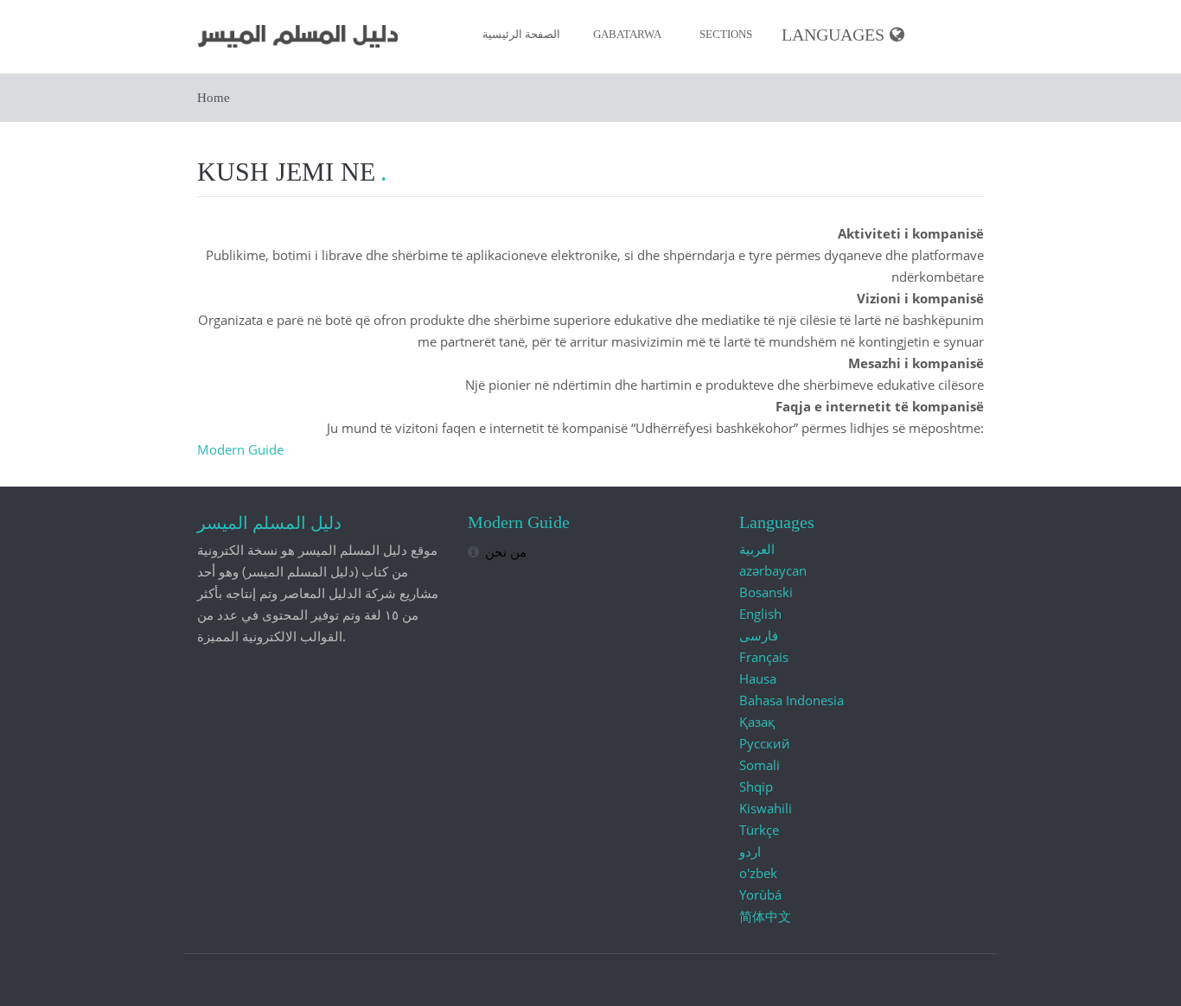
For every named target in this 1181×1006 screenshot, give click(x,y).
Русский (764, 743)
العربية (757, 548)
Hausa (757, 678)
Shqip (756, 786)
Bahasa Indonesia (791, 700)
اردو (750, 851)
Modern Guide (240, 449)
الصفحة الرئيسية (521, 34)
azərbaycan (773, 570)
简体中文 (765, 916)
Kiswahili (765, 808)
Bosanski (766, 592)
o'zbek (758, 873)
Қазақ (757, 721)
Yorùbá (760, 894)
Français (763, 656)
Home (213, 98)
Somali (759, 765)
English (760, 613)
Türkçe (759, 829)
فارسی (758, 635)
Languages (833, 35)
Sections (725, 34)
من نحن (506, 551)
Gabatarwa (627, 34)
